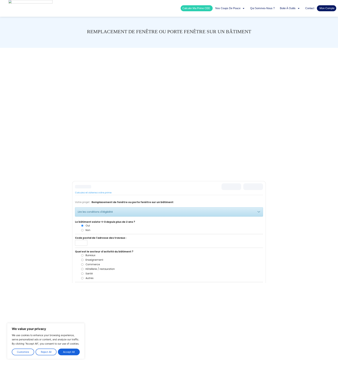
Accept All (69, 351)
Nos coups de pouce (227, 8)
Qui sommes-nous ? (262, 8)
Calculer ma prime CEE (196, 8)
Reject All (46, 351)
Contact (309, 8)
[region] (45, 341)
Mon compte (327, 8)
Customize (23, 351)
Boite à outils (288, 8)
